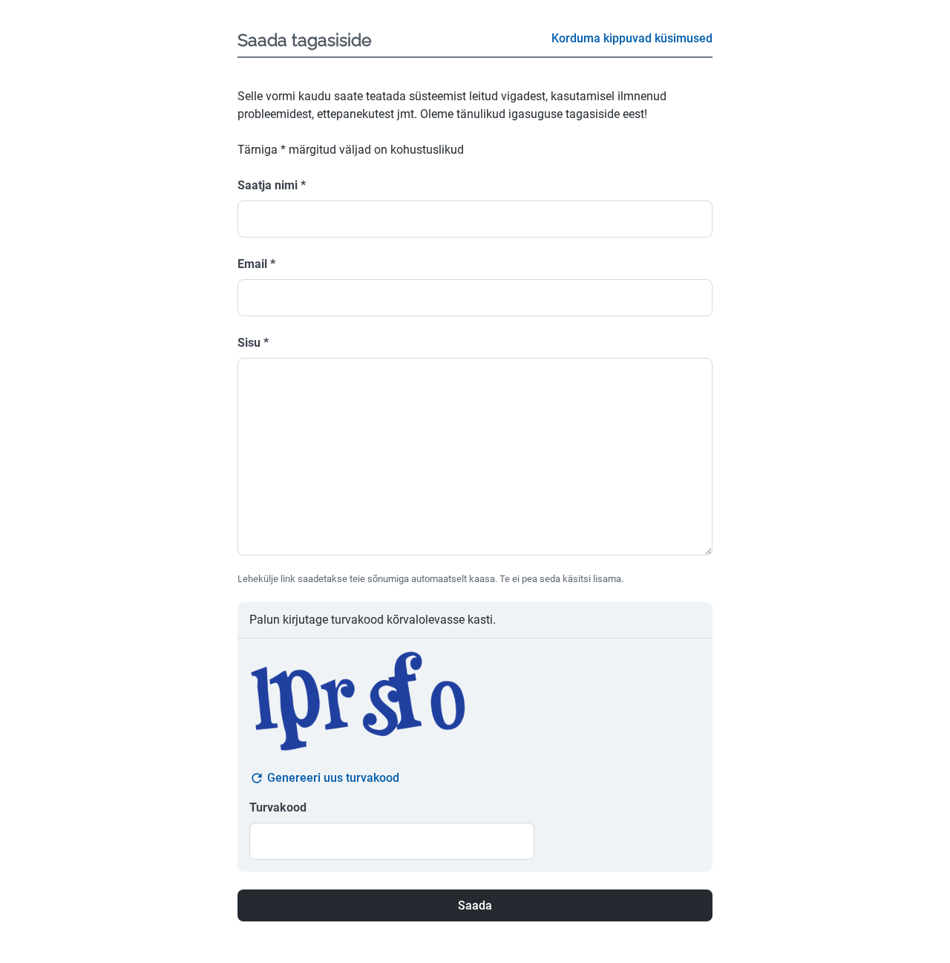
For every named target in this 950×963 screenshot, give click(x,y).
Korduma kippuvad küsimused (631, 38)
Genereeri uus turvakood (333, 778)
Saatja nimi (272, 185)
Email (256, 264)
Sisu (253, 343)
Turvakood (278, 807)
